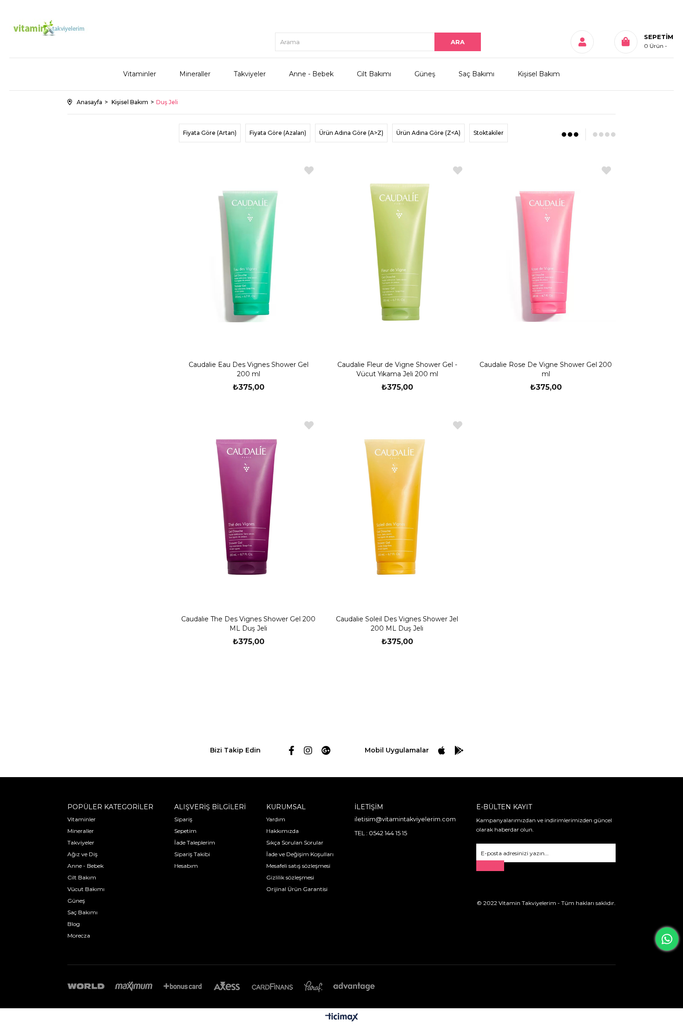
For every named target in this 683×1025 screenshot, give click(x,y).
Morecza (78, 935)
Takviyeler (250, 74)
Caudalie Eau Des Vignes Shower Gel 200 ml (249, 369)
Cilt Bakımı (374, 74)
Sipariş (183, 819)
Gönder (490, 865)
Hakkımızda (282, 830)
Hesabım (186, 865)
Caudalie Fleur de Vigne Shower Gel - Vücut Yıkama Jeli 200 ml (397, 369)
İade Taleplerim (194, 842)
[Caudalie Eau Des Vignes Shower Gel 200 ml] (248, 252)
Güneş (424, 74)
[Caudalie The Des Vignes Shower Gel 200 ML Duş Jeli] (248, 507)
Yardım (275, 819)
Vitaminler (139, 74)
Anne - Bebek (311, 74)
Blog (73, 923)
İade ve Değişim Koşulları (300, 854)
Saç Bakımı (476, 74)
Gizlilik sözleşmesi (290, 877)
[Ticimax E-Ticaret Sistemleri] (341, 1018)
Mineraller (194, 74)
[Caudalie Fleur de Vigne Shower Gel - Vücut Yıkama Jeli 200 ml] (397, 252)
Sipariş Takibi (192, 854)
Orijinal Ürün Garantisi (297, 888)
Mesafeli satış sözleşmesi (298, 865)
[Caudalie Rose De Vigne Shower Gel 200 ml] (546, 252)
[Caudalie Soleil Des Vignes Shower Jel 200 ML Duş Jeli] (397, 507)
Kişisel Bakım (539, 74)
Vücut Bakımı (86, 888)
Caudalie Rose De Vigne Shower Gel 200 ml (545, 369)
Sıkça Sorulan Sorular (294, 842)
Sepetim (185, 830)
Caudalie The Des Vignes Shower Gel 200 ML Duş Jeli (248, 623)
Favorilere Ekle (309, 170)
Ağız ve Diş (82, 854)
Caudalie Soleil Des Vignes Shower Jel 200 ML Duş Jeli (397, 623)
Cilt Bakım (81, 877)
